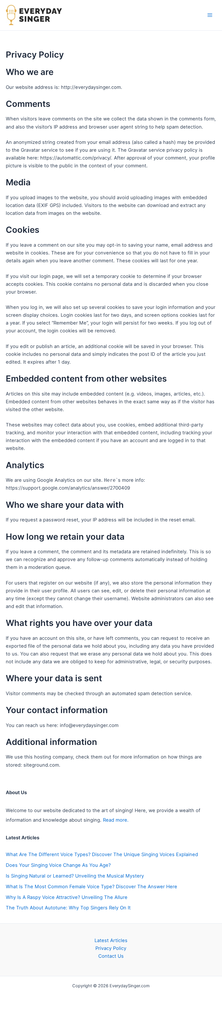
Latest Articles (111, 940)
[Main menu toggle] (209, 15)
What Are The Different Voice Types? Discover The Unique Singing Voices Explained (102, 854)
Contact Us (111, 956)
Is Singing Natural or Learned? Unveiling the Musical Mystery (75, 876)
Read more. (116, 820)
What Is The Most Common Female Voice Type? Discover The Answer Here (91, 886)
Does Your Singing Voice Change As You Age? (58, 865)
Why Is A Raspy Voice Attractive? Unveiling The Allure (66, 897)
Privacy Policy (110, 948)
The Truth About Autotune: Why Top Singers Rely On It (68, 908)
